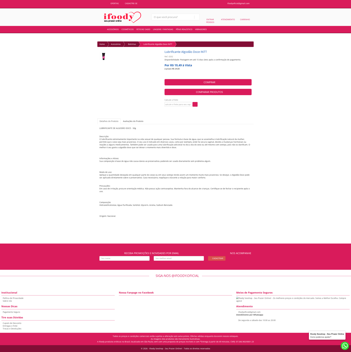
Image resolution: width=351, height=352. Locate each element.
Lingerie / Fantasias (163, 29)
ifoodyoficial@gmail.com (238, 3)
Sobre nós (7, 301)
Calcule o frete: (171, 100)
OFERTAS (114, 3)
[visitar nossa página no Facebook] (238, 260)
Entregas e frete (10, 326)
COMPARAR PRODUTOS (209, 92)
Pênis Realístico (184, 29)
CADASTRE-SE (130, 3)
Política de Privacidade (13, 298)
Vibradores (201, 29)
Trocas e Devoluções (12, 328)
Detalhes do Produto (109, 121)
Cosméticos (127, 29)
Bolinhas (132, 44)
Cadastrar (217, 258)
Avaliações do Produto (133, 121)
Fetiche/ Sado (143, 29)
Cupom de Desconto (12, 323)
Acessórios (113, 29)
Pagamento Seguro (11, 312)
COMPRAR (209, 82)
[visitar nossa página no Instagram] (243, 260)
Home (102, 44)
